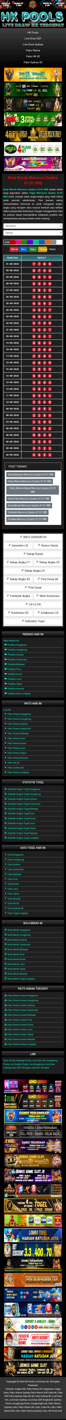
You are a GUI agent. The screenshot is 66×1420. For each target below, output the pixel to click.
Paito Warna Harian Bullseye (21, 1015)
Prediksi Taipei (14, 684)
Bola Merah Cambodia (18, 944)
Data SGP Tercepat (21, 1067)
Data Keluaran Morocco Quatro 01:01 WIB (31, 474)
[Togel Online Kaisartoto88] (33, 1220)
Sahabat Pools (23, 1060)
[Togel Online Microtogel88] (33, 1086)
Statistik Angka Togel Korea (21, 818)
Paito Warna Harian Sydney (21, 1005)
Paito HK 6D (33, 56)
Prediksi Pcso (14, 669)
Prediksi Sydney (15, 654)
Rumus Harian (49, 545)
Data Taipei (13, 893)
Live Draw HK (38, 1060)
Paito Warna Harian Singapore (22, 995)
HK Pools (33, 32)
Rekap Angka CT (19, 562)
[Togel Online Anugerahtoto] (33, 1295)
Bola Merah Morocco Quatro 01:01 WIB (25, 189)
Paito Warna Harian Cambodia (22, 1010)
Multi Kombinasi (49, 596)
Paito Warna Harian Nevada (21, 1039)
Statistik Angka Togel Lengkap (23, 838)
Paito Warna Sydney (17, 724)
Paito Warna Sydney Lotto (34, 1410)
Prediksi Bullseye (16, 664)
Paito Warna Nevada (17, 758)
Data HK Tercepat (40, 1067)
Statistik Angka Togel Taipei (21, 828)
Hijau (33, 249)
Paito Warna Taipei (16, 753)
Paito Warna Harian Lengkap (21, 1044)
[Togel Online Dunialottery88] (33, 1280)
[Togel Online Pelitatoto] (33, 149)
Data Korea (13, 884)
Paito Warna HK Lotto (29, 1407)
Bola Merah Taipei (16, 969)
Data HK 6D (13, 903)
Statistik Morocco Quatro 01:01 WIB (27, 512)
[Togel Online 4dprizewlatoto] (33, 1205)
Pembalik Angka (19, 596)
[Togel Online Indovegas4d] (33, 1369)
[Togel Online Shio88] (33, 1354)
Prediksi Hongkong (17, 649)
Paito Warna (33, 50)
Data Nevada (14, 898)
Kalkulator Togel (34, 621)
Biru (23, 249)
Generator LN (19, 545)
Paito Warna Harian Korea (20, 1024)
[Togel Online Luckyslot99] (33, 1250)
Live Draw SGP (33, 38)
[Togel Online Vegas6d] (33, 1146)
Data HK (52, 1392)
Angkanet (48, 1399)
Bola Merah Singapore (18, 930)
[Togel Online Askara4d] (33, 1161)
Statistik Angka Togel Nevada (22, 833)
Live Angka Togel (19, 1064)
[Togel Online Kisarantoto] (33, 134)
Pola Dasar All (49, 579)
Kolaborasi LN (49, 612)
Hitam (52, 249)
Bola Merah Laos (16, 964)
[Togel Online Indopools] (33, 1339)
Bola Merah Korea (16, 959)
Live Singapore (36, 1064)
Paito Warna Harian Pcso (19, 1020)
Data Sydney (13, 864)
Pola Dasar (34, 587)
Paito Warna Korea (16, 743)
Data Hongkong (15, 859)
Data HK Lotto (48, 1407)
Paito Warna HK (11, 640)
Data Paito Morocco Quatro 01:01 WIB (28, 498)
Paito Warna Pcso (16, 738)
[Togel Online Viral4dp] (33, 164)
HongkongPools (39, 1403)
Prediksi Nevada (15, 688)
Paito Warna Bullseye (18, 733)
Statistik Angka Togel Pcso (21, 813)
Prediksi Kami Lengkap (19, 693)
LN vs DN (34, 604)
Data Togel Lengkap (17, 913)
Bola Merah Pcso (16, 954)
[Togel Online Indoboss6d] (33, 1101)
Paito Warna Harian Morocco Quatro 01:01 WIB (33, 490)
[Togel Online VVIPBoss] (33, 75)
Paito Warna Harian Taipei (20, 1034)
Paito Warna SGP (39, 1392)
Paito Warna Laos (16, 748)
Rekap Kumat (34, 554)
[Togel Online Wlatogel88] (33, 1190)
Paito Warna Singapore (19, 714)
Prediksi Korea (14, 674)
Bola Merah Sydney (17, 939)
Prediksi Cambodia (17, 659)
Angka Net (20, 1389)
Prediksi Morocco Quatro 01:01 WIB (27, 519)
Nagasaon (48, 1389)
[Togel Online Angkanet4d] (33, 1324)
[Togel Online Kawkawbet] (33, 1131)
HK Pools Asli (55, 1410)
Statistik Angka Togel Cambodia (23, 804)
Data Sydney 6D (15, 908)
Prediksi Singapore (17, 645)
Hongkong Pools (21, 1403)
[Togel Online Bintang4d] (33, 1176)
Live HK (7, 710)
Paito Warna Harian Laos (19, 1029)
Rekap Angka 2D (34, 570)
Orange (43, 249)
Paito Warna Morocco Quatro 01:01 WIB (29, 481)
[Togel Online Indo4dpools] (33, 1235)
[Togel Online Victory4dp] (33, 1116)
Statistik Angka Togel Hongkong (24, 794)
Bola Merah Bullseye (17, 949)
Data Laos (12, 889)
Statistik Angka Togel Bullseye (22, 808)
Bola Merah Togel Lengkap (21, 978)
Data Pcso (12, 879)
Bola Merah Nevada (17, 973)
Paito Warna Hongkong (19, 719)
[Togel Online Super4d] (33, 104)
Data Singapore (15, 854)
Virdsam (9, 1389)
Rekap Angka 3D (49, 562)
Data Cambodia (15, 869)
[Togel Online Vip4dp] (33, 1265)
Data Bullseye (14, 874)
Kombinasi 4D (20, 612)
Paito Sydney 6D (33, 62)
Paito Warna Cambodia (19, 728)
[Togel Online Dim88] (33, 89)
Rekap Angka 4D (19, 579)
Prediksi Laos (14, 679)
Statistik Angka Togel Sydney (22, 799)
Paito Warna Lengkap (18, 772)
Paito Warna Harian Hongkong (22, 1000)
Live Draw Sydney (33, 44)
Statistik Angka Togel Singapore (23, 789)
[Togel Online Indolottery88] (33, 1310)
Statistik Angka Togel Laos (21, 823)
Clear (7, 242)
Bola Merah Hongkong (18, 935)
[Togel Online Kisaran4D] (33, 119)
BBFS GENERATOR (34, 537)
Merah (14, 249)
